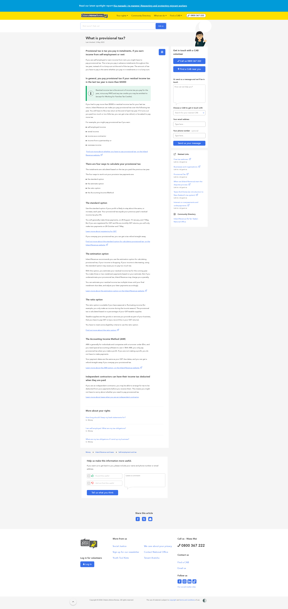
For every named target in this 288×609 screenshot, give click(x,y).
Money (88, 452)
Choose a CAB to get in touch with (188, 108)
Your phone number (185, 131)
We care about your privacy (158, 546)
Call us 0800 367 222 (190, 61)
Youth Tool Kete (121, 557)
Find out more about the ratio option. (101, 330)
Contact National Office (156, 552)
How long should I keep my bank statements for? (106, 417)
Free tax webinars (181, 159)
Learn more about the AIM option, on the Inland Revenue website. (113, 368)
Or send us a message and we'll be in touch (189, 81)
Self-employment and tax (127, 452)
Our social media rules (187, 587)
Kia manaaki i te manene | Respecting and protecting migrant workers (150, 5)
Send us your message (189, 143)
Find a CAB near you (190, 69)
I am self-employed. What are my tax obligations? (106, 428)
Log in (88, 564)
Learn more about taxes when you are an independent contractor (112, 397)
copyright (173, 600)
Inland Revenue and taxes (104, 452)
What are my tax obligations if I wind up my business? (107, 439)
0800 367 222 (192, 545)
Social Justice (119, 546)
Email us (182, 568)
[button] (122, 16)
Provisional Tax (180, 174)
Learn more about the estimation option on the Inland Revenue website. (115, 291)
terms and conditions (187, 600)
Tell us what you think (102, 492)
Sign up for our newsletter (126, 552)
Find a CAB (183, 562)
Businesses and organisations (186, 167)
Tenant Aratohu (151, 557)
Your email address (181, 119)
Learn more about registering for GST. (101, 231)
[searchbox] (118, 26)
